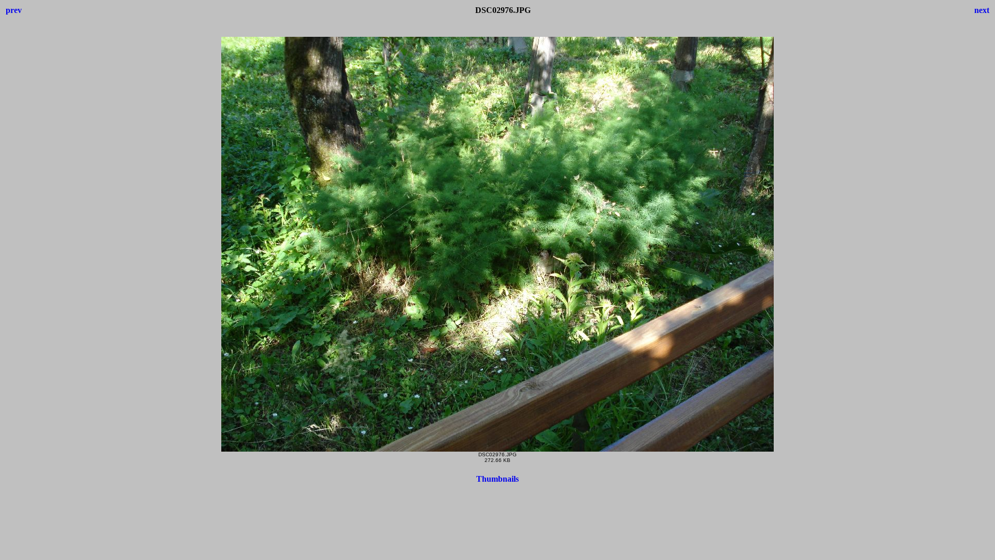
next (981, 10)
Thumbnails (497, 478)
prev (14, 10)
